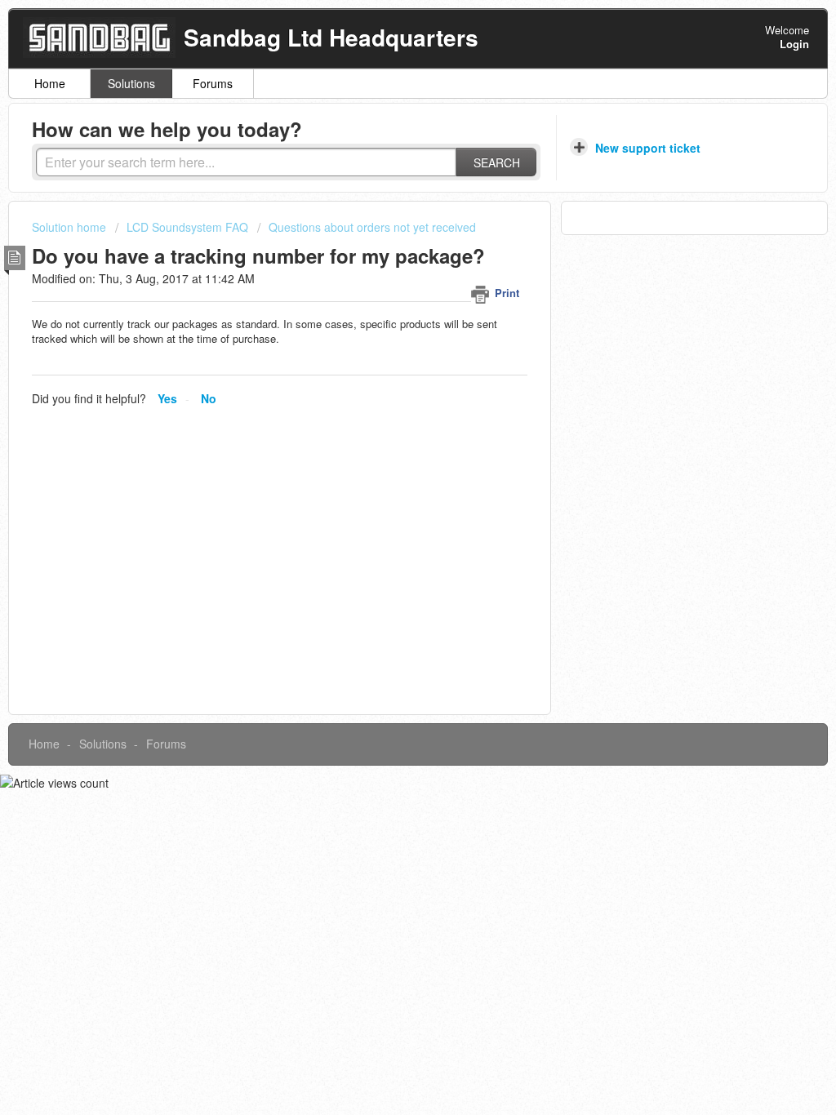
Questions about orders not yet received (372, 227)
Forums (213, 83)
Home (49, 83)
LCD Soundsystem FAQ (187, 227)
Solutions (131, 83)
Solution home (70, 227)
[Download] (388, 347)
